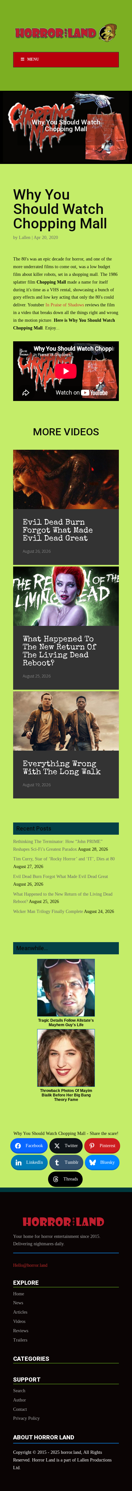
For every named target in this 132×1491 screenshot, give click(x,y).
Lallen (24, 237)
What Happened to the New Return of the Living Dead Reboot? (59, 651)
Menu (33, 59)
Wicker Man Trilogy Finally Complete (48, 911)
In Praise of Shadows (64, 304)
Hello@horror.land (30, 1265)
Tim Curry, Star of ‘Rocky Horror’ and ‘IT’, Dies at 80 (64, 858)
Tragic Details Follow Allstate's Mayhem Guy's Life (66, 1022)
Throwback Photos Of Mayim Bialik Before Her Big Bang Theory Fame (66, 1095)
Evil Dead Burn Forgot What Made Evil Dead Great (58, 531)
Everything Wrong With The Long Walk (62, 768)
